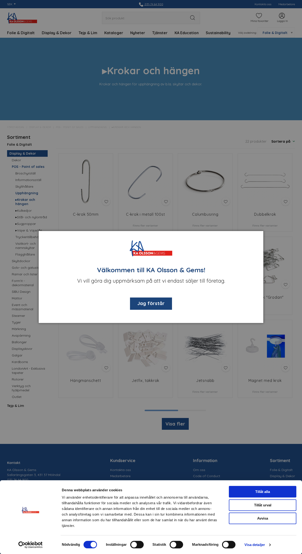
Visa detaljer (254, 545)
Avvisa (262, 518)
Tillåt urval (262, 505)
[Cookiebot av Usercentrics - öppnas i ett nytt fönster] (30, 544)
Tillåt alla (262, 492)
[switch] (137, 544)
